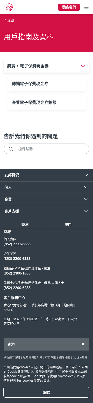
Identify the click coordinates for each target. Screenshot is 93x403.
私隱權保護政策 (32, 357)
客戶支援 (12, 211)
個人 (8, 187)
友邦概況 (12, 175)
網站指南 (64, 357)
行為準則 (50, 357)
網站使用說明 (12, 357)
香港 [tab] (25, 224)
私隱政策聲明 (45, 371)
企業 (8, 199)
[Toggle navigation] (86, 7)
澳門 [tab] (68, 224)
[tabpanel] (46, 279)
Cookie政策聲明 (18, 371)
